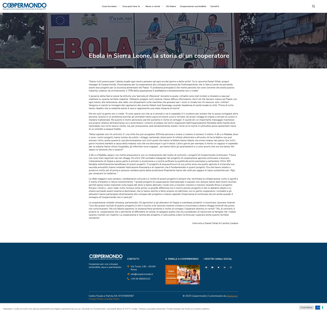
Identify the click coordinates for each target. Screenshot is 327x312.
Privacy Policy (96, 298)
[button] (313, 6)
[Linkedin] (224, 267)
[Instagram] (230, 267)
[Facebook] (206, 267)
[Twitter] (218, 267)
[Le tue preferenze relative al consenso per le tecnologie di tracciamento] (322, 307)
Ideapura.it (232, 295)
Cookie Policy (112, 298)
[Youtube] (212, 267)
